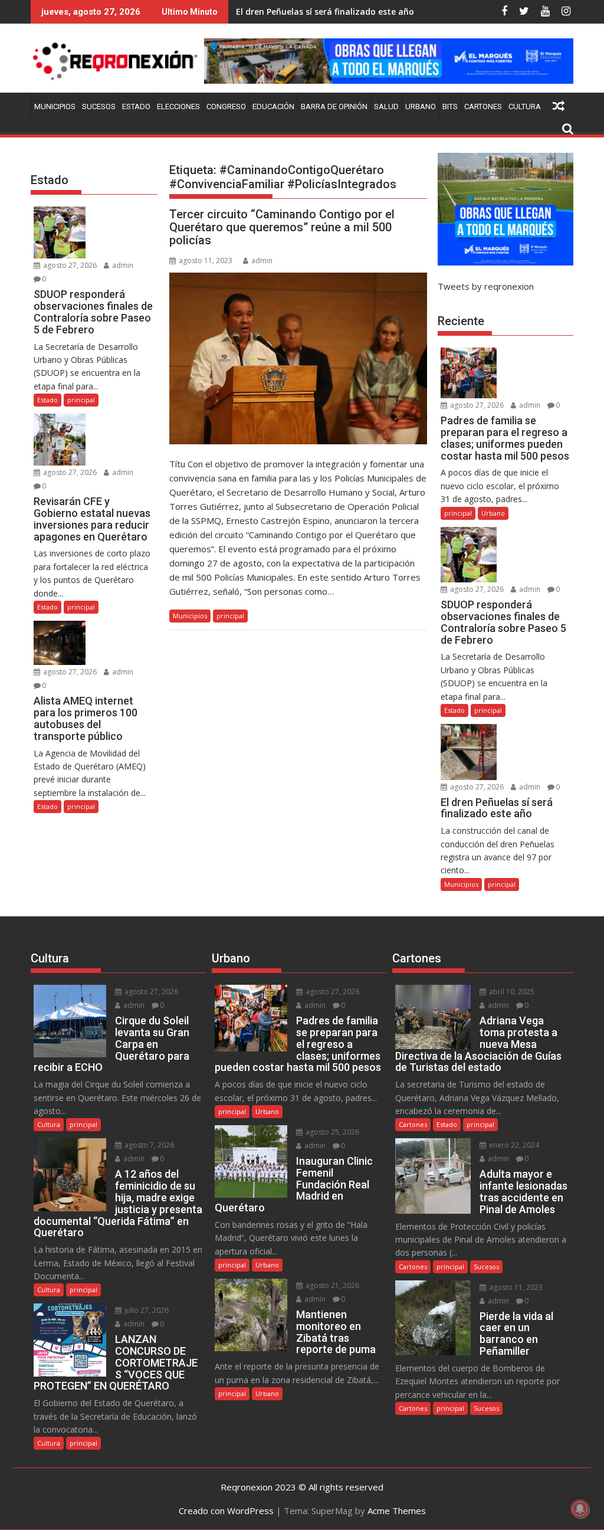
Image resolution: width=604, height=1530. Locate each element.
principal (230, 615)
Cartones (483, 106)
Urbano (420, 106)
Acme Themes (396, 1510)
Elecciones (178, 106)
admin (262, 260)
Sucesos (99, 106)
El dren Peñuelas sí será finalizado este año (325, 11)
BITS (450, 106)
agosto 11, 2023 (515, 1287)
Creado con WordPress (226, 1510)
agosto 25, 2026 (331, 1132)
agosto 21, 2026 (331, 1285)
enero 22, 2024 (513, 1145)
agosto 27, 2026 (69, 265)
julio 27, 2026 (146, 1310)
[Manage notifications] (579, 1508)
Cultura (524, 106)
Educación (273, 106)
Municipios (55, 106)
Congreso (226, 106)
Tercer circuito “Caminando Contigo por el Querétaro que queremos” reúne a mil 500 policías (282, 227)
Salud (386, 106)
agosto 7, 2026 (148, 1145)
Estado (136, 106)
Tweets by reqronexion (486, 286)
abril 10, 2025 (510, 992)
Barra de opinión (334, 106)
